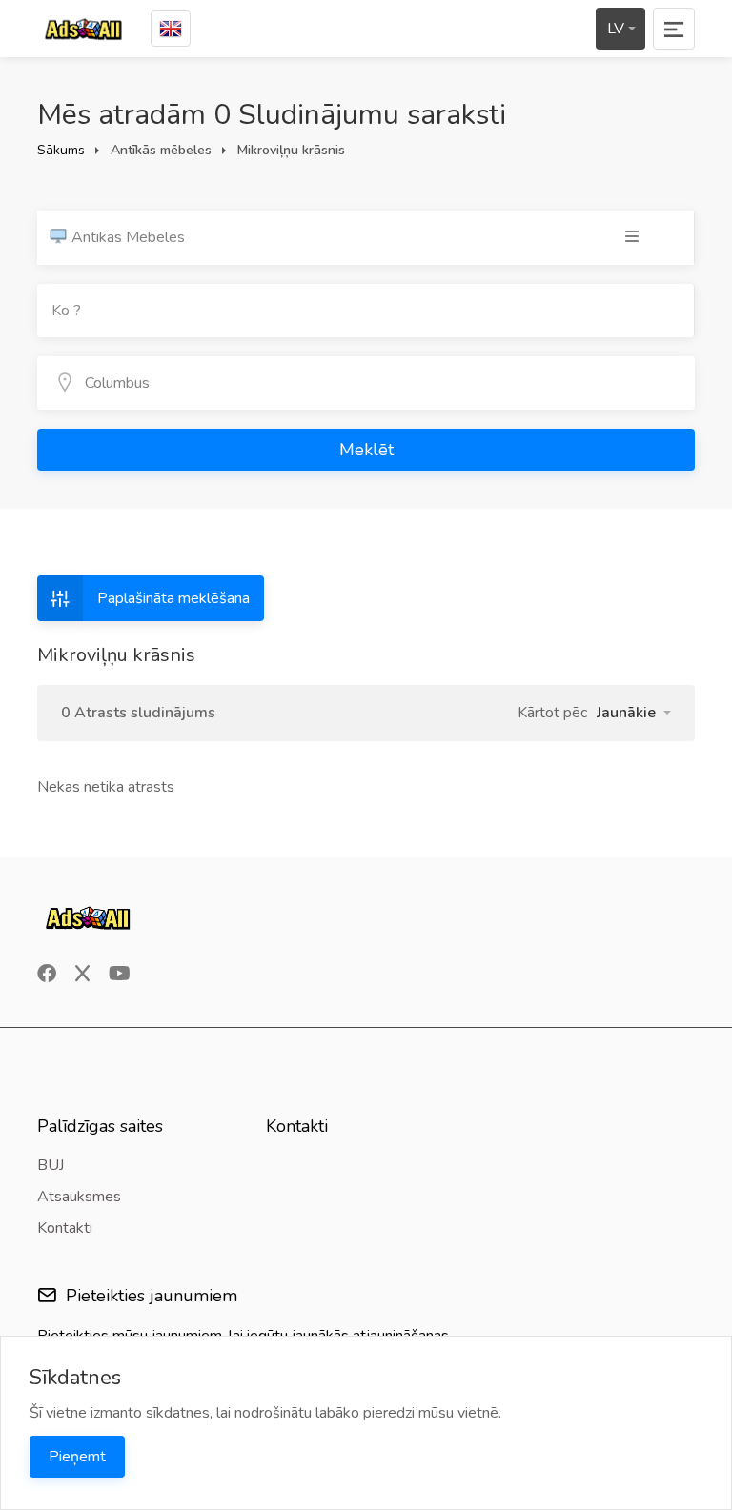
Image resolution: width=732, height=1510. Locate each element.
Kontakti (64, 1228)
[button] (634, 712)
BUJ (50, 1165)
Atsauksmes (79, 1196)
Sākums (61, 150)
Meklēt (366, 449)
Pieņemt (77, 1456)
